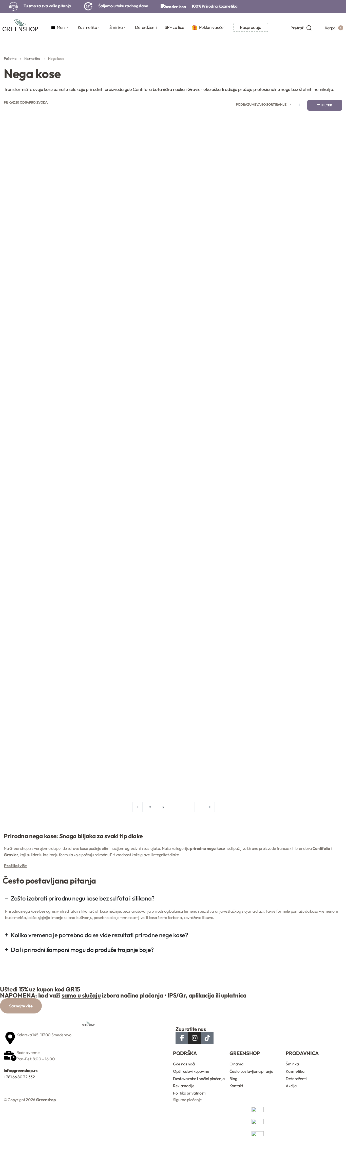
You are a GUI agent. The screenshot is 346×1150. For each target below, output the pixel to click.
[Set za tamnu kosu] (302, 575)
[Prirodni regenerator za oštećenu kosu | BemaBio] (216, 310)
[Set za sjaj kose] (216, 711)
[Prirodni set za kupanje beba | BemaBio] (129, 575)
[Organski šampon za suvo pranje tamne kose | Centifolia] (43, 711)
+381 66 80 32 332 (19, 1076)
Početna (10, 58)
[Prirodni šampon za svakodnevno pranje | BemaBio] (302, 438)
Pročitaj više (15, 865)
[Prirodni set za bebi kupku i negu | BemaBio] (43, 575)
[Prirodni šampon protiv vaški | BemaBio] (129, 438)
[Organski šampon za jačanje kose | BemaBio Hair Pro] (216, 174)
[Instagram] (194, 1038)
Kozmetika (32, 58)
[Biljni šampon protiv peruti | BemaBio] (129, 174)
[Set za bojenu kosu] (302, 711)
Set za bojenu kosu (302, 763)
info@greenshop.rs (20, 1070)
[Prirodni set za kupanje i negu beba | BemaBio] (216, 575)
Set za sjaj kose (216, 763)
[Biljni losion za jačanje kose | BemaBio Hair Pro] (43, 174)
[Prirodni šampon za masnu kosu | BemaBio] (216, 438)
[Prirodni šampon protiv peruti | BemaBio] (43, 438)
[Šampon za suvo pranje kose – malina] (129, 711)
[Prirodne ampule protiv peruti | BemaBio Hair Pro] (129, 310)
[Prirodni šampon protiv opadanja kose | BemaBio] (302, 310)
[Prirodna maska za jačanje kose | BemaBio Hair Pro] (302, 174)
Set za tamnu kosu (302, 620)
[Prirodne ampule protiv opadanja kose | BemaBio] (43, 310)
